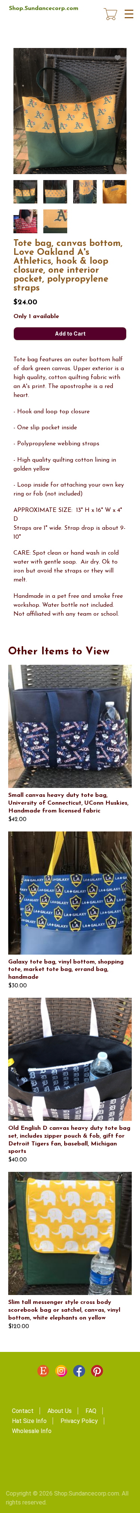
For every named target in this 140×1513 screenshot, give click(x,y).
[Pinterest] (97, 1373)
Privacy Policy (79, 1420)
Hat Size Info (29, 1420)
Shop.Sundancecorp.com (43, 9)
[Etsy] (43, 1373)
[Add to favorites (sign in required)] (118, 58)
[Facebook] (79, 1373)
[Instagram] (61, 1373)
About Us (59, 1410)
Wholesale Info (32, 1431)
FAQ (90, 1410)
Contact (23, 1410)
